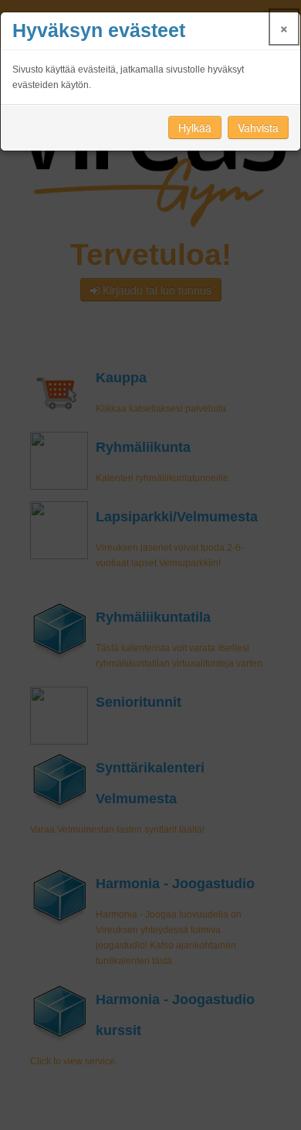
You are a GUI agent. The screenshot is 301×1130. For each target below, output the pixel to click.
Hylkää (194, 127)
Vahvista (258, 127)
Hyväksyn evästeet (98, 30)
